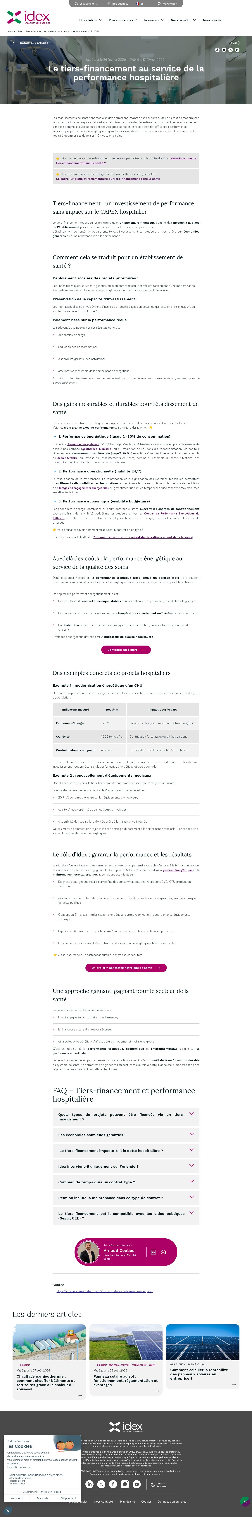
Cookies (146, 1501)
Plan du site (127, 1501)
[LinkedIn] (153, 1252)
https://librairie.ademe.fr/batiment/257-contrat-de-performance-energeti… (105, 1291)
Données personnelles (172, 1501)
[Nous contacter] (245, 1502)
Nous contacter (104, 1501)
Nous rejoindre (213, 20)
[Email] (163, 1252)
